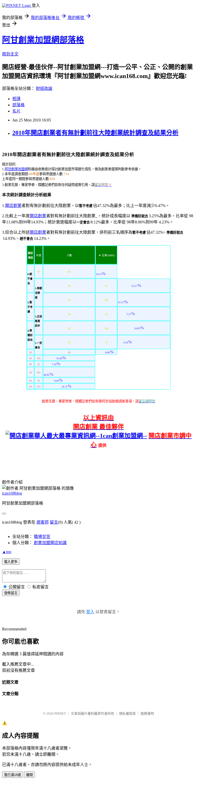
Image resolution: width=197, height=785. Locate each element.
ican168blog (12, 493)
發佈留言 (10, 593)
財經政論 (44, 88)
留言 (54, 522)
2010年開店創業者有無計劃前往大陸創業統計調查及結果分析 (95, 132)
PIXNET (60, 713)
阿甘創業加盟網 (16, 169)
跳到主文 (10, 54)
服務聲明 (147, 713)
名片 (16, 111)
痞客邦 (42, 522)
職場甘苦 (42, 536)
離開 (29, 775)
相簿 (16, 99)
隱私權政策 (127, 713)
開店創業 (13, 205)
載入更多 (10, 562)
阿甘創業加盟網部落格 (43, 39)
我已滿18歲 (12, 775)
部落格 (18, 105)
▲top (6, 552)
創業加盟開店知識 (50, 543)
